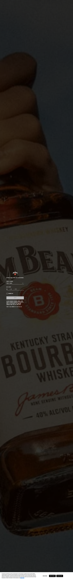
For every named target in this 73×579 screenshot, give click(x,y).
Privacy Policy (12, 304)
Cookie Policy (19, 304)
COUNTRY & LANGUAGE (9, 281)
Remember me (10, 293)
